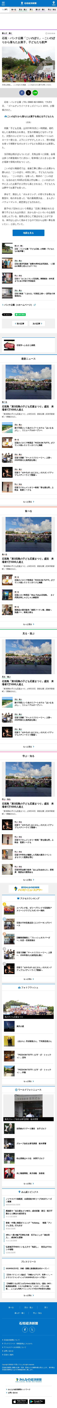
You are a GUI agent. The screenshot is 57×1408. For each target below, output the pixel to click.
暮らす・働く (40, 9)
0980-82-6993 (35, 102)
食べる (13, 9)
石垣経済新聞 (28, 3)
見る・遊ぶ (23, 9)
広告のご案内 (8, 1355)
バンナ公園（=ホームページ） (18, 304)
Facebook (25, 1329)
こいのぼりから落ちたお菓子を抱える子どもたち (30, 116)
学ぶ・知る (52, 9)
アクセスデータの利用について (15, 1347)
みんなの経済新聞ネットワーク (28, 1380)
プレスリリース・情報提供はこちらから (18, 1344)
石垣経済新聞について (12, 1340)
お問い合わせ (8, 1351)
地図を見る (28, 233)
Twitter (32, 1329)
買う (31, 9)
